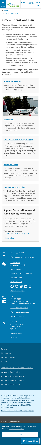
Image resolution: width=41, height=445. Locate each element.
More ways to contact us (19, 312)
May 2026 (25, 233)
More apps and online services (22, 257)
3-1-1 (12, 296)
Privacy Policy (9, 238)
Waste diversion (11, 164)
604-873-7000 (15, 299)
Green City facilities (12, 81)
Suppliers (4, 361)
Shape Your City (16, 282)
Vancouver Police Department (12, 380)
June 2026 (16, 233)
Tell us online (15, 269)
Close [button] (20, 435)
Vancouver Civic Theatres (10, 372)
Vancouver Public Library (10, 384)
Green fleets (9, 119)
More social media (17, 291)
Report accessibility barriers (21, 273)
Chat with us (15, 263)
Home (6, 10)
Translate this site (17, 316)
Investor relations (8, 357)
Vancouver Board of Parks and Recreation (17, 368)
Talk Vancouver (16, 277)
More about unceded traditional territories (17, 411)
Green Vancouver (11, 14)
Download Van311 (17, 253)
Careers (4, 349)
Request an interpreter (19, 308)
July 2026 (7, 233)
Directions (14, 337)
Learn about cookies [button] (16, 429)
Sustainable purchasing (14, 187)
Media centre (6, 353)
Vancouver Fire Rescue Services (13, 376)
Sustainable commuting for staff (18, 140)
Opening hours (16, 333)
